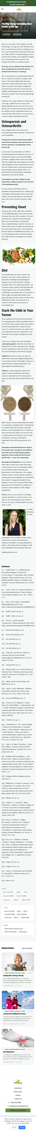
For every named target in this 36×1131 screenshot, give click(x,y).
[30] (15, 470)
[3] (9, 96)
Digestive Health (26, 900)
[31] (21, 477)
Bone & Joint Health (8, 892)
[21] (23, 366)
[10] (32, 191)
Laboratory (18, 1088)
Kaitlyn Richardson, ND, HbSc (11, 31)
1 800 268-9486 (15, 1102)
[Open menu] (2, 9)
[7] (26, 157)
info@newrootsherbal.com (19, 1106)
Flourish (4, 20)
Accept (22, 1127)
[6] (3, 620)
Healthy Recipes (23, 931)
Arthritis (18, 892)
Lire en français (17, 34)
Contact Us (18, 1099)
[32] (8, 490)
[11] (3, 202)
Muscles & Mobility (22, 896)
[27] (3, 820)
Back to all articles (27, 948)
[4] (8, 106)
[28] (3, 839)
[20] (30, 351)
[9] (3, 639)
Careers (18, 1095)
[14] (18, 282)
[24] (14, 430)
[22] (27, 376)
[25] (19, 435)
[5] (27, 116)
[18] (13, 326)
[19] (27, 351)
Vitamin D (16, 900)
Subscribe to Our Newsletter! (18, 1110)
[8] (25, 164)
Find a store (18, 1092)
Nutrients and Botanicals (11, 931)
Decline (14, 1127)
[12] (18, 229)
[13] (6, 239)
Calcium (26, 892)
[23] (3, 381)
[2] (20, 84)
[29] (3, 862)
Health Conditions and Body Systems (17, 20)
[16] (6, 297)
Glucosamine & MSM (8, 896)
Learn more (15, 1123)
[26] (3, 802)
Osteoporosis (6, 900)
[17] (12, 305)
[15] (25, 290)
